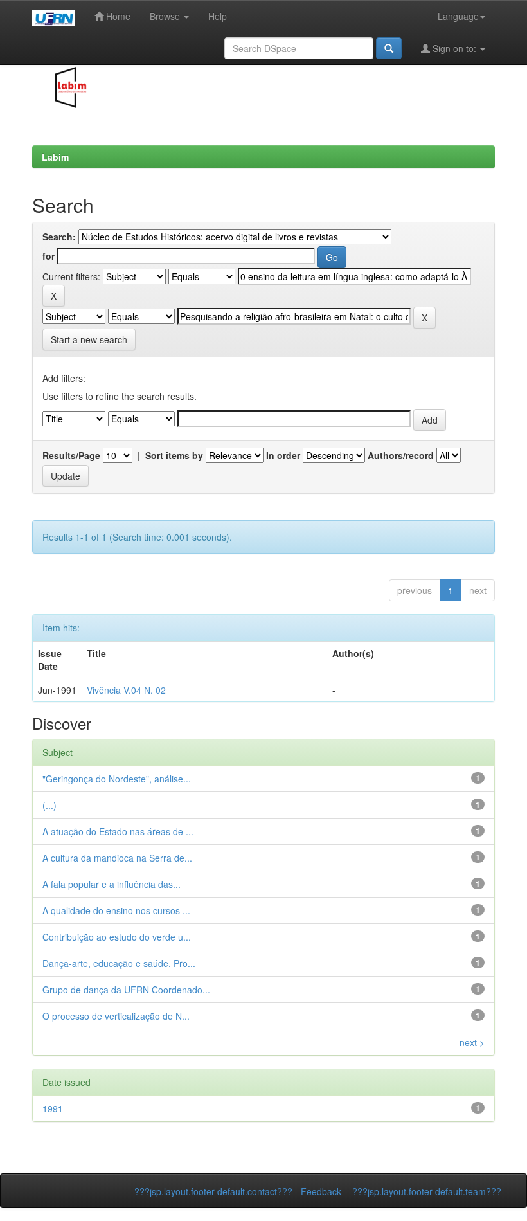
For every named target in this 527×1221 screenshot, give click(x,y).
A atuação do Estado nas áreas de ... (117, 831)
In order (283, 455)
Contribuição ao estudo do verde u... (116, 936)
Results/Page (71, 455)
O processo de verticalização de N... (116, 1015)
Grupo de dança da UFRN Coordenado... (126, 989)
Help (217, 16)
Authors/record (401, 455)
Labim (55, 156)
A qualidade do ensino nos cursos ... (116, 910)
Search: (59, 236)
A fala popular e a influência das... (111, 884)
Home (116, 16)
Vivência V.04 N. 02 (126, 689)
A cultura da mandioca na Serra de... (117, 857)
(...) (49, 805)
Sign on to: (454, 48)
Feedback (321, 1191)
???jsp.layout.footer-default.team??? (426, 1191)
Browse (166, 16)
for (48, 255)
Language (458, 16)
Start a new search (89, 339)
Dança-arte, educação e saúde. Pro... (118, 963)
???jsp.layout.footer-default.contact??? (213, 1191)
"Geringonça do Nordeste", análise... (116, 778)
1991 (52, 1108)
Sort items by (174, 455)
